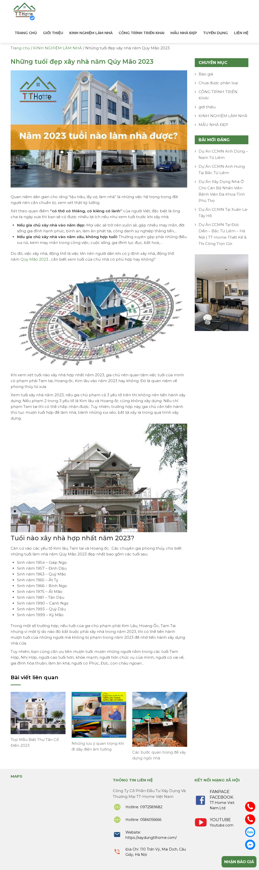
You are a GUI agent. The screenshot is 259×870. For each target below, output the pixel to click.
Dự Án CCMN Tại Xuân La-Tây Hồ (223, 212)
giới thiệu (207, 107)
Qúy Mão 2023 (34, 259)
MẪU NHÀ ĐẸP (183, 33)
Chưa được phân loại (218, 82)
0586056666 (150, 819)
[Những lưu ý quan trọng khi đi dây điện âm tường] (99, 714)
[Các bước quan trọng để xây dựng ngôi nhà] (159, 718)
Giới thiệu (53, 33)
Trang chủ (26, 33)
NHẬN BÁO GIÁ (239, 861)
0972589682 (151, 807)
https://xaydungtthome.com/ (151, 837)
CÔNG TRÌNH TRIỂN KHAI (141, 33)
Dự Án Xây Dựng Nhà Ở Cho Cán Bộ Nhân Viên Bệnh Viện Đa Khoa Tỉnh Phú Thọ (222, 191)
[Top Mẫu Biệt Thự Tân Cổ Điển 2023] (38, 712)
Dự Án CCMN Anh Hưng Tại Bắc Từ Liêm (222, 169)
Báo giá (206, 74)
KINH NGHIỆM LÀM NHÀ (91, 33)
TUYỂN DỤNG (215, 33)
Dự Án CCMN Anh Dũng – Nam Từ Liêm (223, 154)
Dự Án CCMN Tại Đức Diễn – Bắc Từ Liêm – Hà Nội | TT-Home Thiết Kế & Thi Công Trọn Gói (223, 234)
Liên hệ (241, 33)
